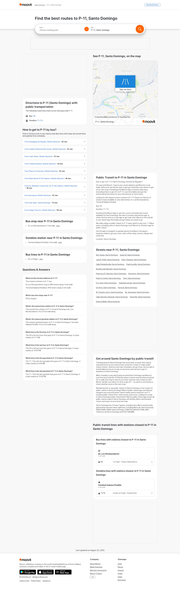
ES (93, 577)
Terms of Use (24, 581)
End (92, 27)
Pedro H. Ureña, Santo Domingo (108, 278)
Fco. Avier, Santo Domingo (106, 283)
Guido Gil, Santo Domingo (130, 255)
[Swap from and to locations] (86, 29)
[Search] (140, 29)
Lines (120, 564)
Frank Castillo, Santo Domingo (138, 264)
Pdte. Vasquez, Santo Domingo (133, 260)
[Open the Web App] (63, 572)
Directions (122, 580)
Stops (120, 574)
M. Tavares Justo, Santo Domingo (109, 292)
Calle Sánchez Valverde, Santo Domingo (112, 297)
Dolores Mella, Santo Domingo (108, 302)
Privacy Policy (36, 581)
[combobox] (60, 30)
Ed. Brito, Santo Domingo (106, 288)
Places (120, 567)
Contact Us (46, 581)
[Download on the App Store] (45, 572)
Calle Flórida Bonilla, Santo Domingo (110, 264)
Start (41, 27)
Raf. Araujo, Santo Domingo (107, 255)
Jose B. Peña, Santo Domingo (107, 260)
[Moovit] (25, 4)
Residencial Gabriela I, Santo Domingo (111, 269)
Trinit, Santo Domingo (131, 278)
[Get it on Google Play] (27, 572)
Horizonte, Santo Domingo (138, 274)
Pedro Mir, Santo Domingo (140, 297)
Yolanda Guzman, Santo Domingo (132, 283)
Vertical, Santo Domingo (127, 288)
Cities (120, 577)
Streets (121, 570)
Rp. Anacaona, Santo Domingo (137, 292)
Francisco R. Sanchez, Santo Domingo (111, 274)
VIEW (58, 226)
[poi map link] (125, 93)
